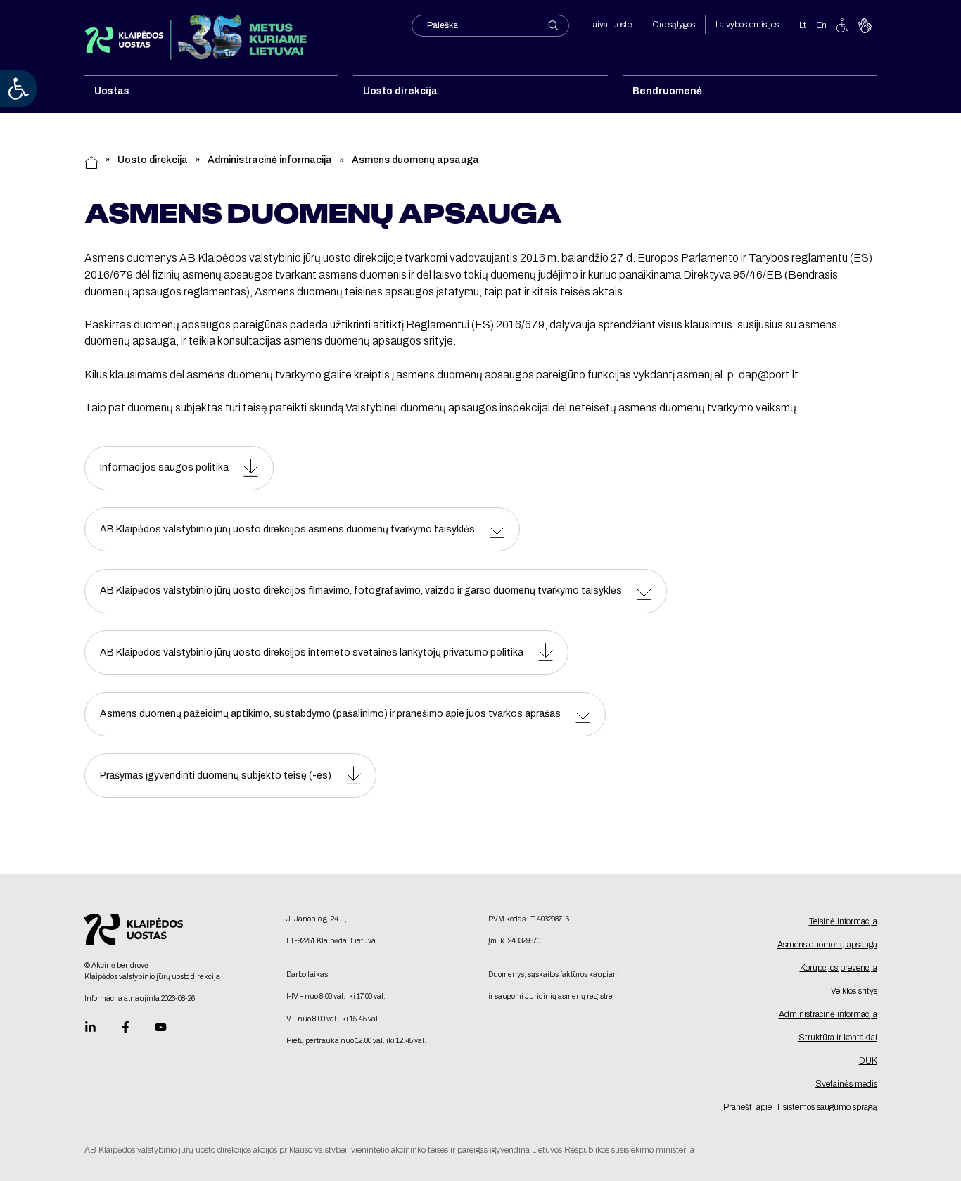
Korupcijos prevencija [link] (838, 968)
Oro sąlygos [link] (673, 25)
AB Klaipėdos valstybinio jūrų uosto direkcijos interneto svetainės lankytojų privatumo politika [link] (311, 652)
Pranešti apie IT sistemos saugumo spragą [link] (800, 1107)
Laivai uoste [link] (610, 25)
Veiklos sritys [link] (854, 991)
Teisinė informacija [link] (843, 921)
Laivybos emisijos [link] (747, 25)
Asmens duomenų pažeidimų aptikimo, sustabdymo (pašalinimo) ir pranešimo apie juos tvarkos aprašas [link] (330, 713)
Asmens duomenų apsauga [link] (827, 945)
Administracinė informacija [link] (270, 160)
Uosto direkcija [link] (152, 160)
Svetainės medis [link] (846, 1084)
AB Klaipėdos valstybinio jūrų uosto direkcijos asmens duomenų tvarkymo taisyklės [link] (287, 529)
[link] (18, 88)
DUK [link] (868, 1061)
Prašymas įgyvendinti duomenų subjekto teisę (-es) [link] (215, 775)
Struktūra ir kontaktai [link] (837, 1037)
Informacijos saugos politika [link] (164, 467)
